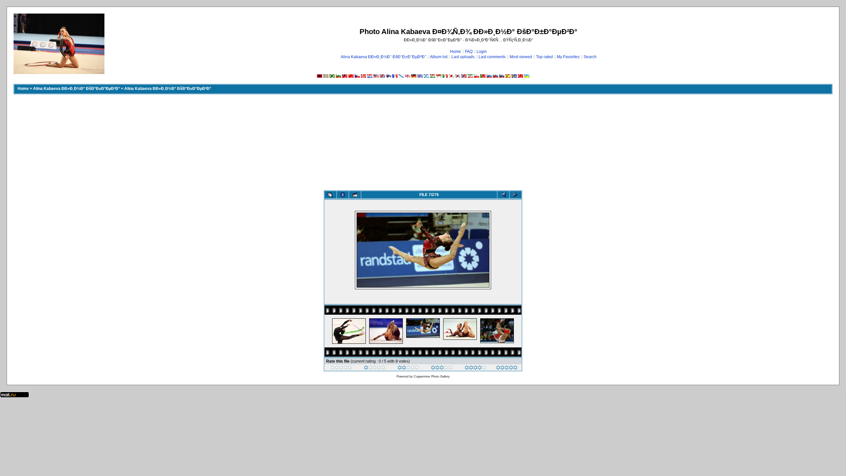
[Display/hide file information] (343, 194)
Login (482, 51)
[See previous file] (503, 194)
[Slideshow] (355, 194)
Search (590, 57)
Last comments (492, 57)
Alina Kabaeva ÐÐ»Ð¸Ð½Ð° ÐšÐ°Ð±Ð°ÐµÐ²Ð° (383, 57)
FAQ (469, 51)
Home (455, 51)
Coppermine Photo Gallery (432, 376)
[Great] (507, 368)
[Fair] (408, 368)
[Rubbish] (341, 368)
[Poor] (374, 368)
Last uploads (463, 57)
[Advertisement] (423, 141)
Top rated (544, 57)
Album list (438, 57)
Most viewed (521, 57)
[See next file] (515, 194)
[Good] (441, 368)
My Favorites (568, 57)
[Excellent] (475, 368)
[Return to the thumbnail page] (330, 194)
